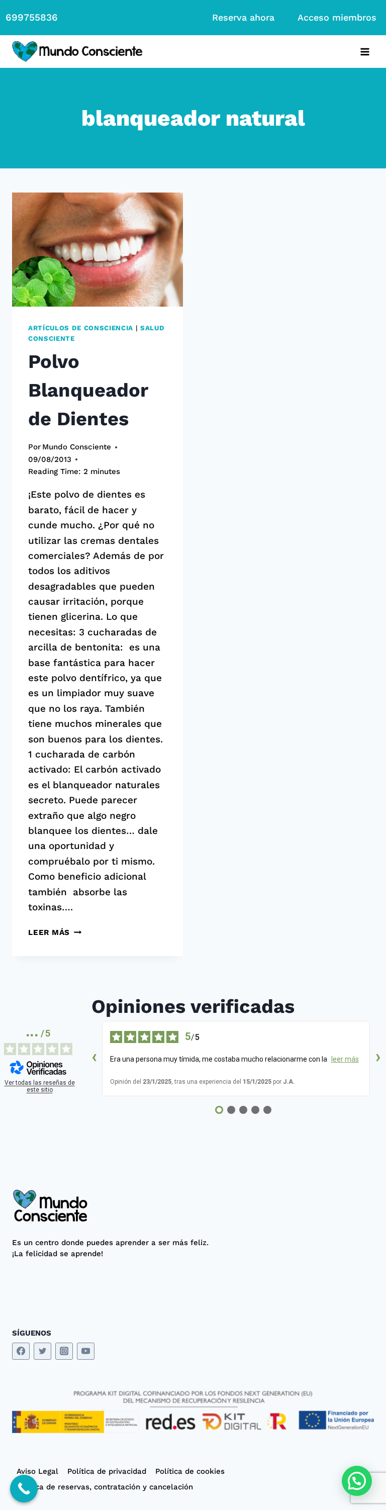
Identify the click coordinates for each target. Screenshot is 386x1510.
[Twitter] (42, 1351)
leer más (345, 1059)
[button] (357, 1481)
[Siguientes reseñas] (378, 1059)
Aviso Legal (37, 1471)
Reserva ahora (243, 17)
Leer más (54, 932)
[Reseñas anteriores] (94, 1059)
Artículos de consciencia (80, 328)
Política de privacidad (106, 1471)
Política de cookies (190, 1471)
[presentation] (97, 250)
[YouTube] (85, 1351)
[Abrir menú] (364, 51)
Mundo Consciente (76, 446)
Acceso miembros (337, 17)
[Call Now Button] (24, 1488)
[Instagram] (64, 1351)
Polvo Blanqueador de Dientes (88, 390)
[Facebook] (21, 1351)
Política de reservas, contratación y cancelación (105, 1486)
